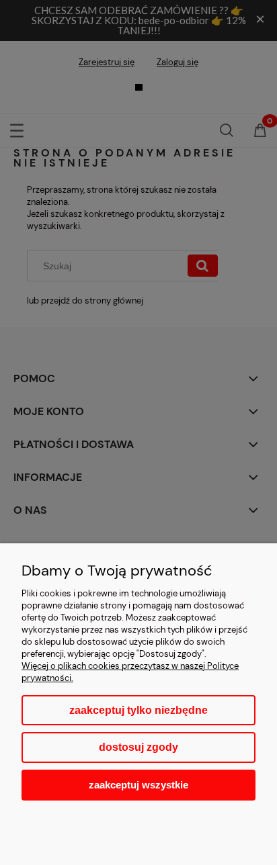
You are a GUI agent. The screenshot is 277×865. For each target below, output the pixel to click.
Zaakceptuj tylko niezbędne (138, 710)
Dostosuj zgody (138, 747)
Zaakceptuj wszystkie (138, 784)
